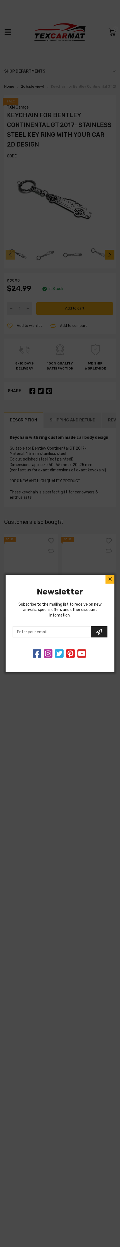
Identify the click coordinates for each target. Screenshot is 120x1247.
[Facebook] (37, 653)
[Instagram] (59, 653)
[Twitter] (48, 653)
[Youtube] (82, 653)
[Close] (109, 579)
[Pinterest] (70, 653)
